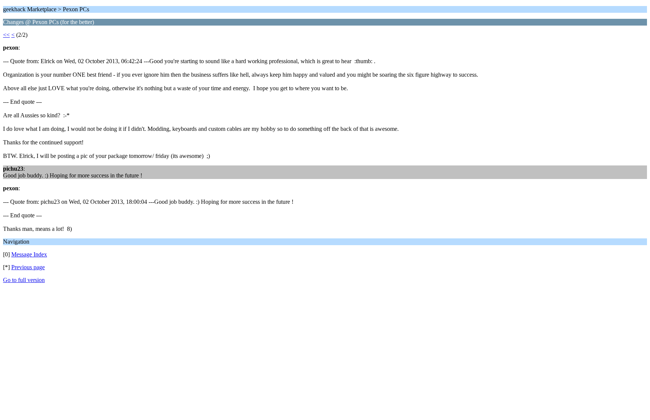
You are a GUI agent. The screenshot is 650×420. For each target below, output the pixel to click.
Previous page (28, 267)
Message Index (29, 254)
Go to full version (24, 280)
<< (6, 35)
